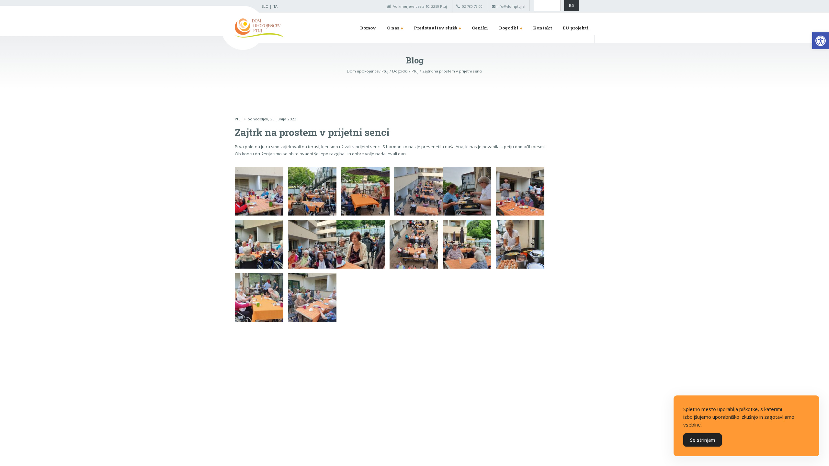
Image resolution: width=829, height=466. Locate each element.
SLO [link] (265, 6)
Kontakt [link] (542, 28)
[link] (820, 40)
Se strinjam (702, 440)
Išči (571, 5)
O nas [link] (393, 28)
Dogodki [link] (508, 28)
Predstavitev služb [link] (435, 28)
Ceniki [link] (480, 28)
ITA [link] (275, 6)
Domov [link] (368, 28)
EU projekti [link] (576, 28)
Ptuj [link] (238, 118)
